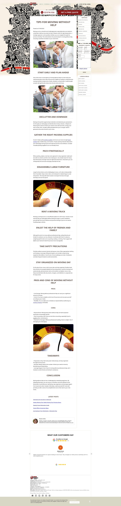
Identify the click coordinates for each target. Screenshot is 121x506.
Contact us (60, 4)
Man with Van (81, 22)
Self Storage (82, 40)
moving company (37, 302)
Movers (80, 24)
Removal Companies (83, 31)
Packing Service (82, 35)
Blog (52, 4)
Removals (81, 33)
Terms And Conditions (41, 493)
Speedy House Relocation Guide (41, 405)
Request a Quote (67, 4)
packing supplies (48, 140)
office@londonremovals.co (39, 488)
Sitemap (47, 493)
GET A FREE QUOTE (69, 12)
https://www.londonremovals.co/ (39, 489)
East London (81, 83)
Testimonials (47, 4)
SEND (84, 72)
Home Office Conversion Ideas (41, 408)
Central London (82, 94)
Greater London (82, 92)
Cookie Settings (73, 499)
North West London (83, 90)
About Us (41, 4)
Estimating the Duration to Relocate (42, 399)
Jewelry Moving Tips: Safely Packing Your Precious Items (47, 402)
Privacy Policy (33, 493)
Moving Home (81, 26)
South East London (83, 85)
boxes (69, 140)
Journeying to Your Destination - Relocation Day (45, 411)
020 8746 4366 (85, 4)
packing (35, 141)
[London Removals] (33, 4)
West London (81, 78)
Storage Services (82, 38)
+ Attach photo (82, 68)
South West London (83, 87)
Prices (55, 4)
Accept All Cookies (75, 502)
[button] (29, 454)
